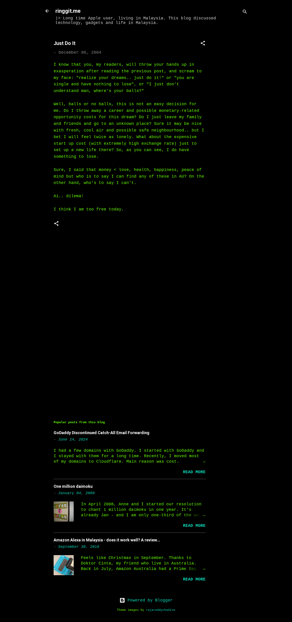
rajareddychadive (160, 610)
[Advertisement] (233, 102)
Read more (194, 472)
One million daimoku (73, 486)
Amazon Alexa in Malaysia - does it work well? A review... (107, 540)
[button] (203, 43)
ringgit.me (68, 11)
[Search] (245, 12)
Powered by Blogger (149, 600)
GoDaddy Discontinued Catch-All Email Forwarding (101, 432)
